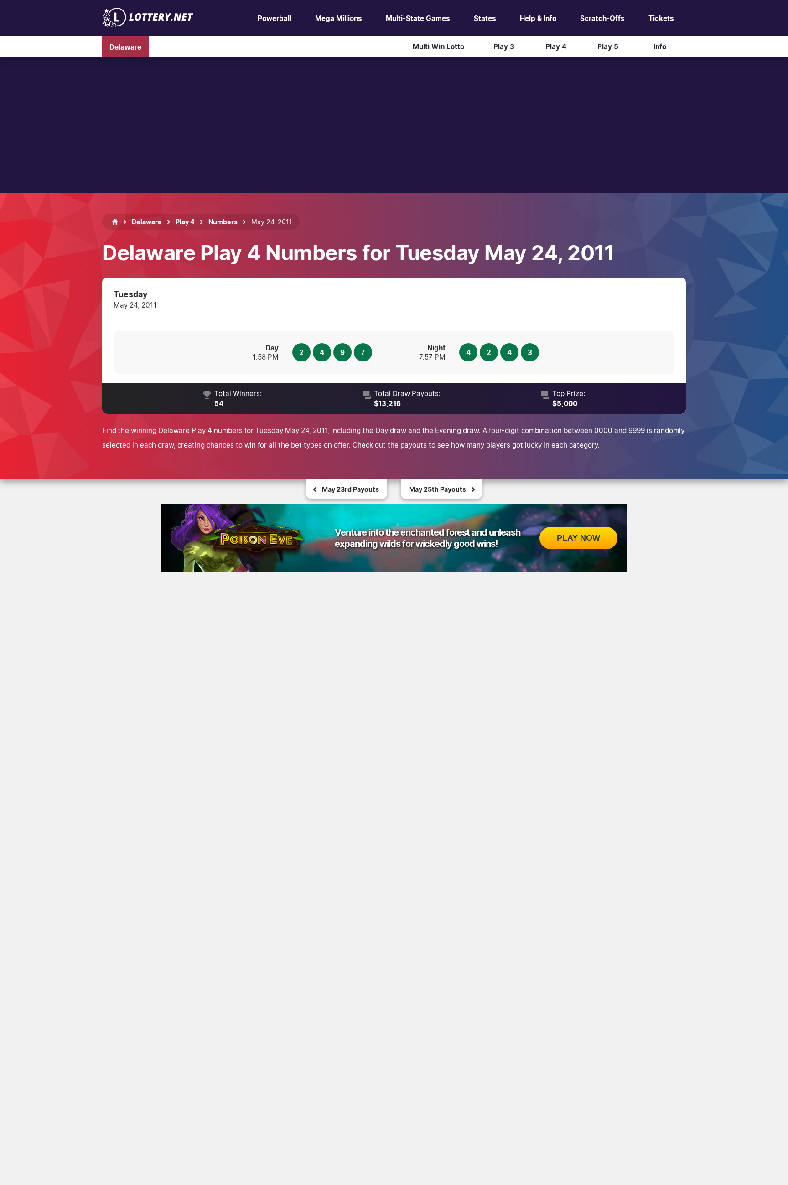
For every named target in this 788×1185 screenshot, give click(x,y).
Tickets (661, 18)
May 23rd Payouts (350, 489)
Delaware (125, 46)
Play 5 (607, 46)
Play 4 (555, 46)
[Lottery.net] (147, 24)
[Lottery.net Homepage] (115, 222)
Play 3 (503, 46)
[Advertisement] (394, 125)
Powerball (274, 18)
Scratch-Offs (602, 18)
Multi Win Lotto (438, 46)
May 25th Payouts (437, 489)
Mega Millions (338, 18)
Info (659, 46)
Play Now (578, 537)
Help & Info (538, 18)
